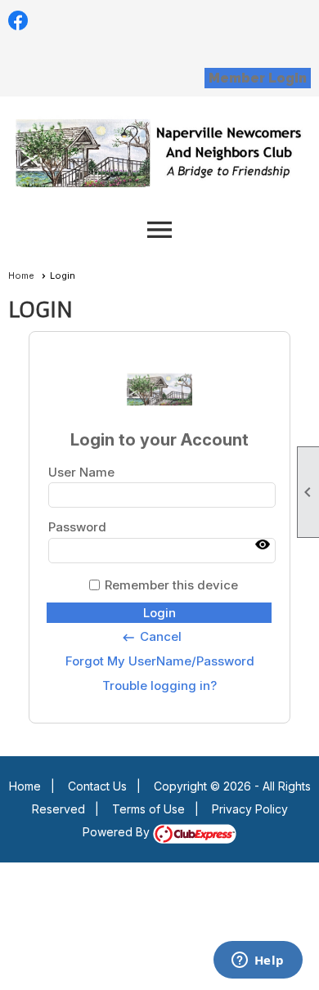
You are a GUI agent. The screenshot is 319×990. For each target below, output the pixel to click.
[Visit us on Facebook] (18, 21)
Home (21, 275)
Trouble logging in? (159, 685)
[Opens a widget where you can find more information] (258, 961)
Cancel (151, 637)
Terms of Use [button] (148, 809)
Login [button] (159, 612)
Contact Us (97, 786)
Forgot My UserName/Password (159, 661)
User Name (81, 472)
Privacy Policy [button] (250, 809)
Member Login (258, 78)
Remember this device (171, 585)
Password (77, 527)
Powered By (118, 832)
